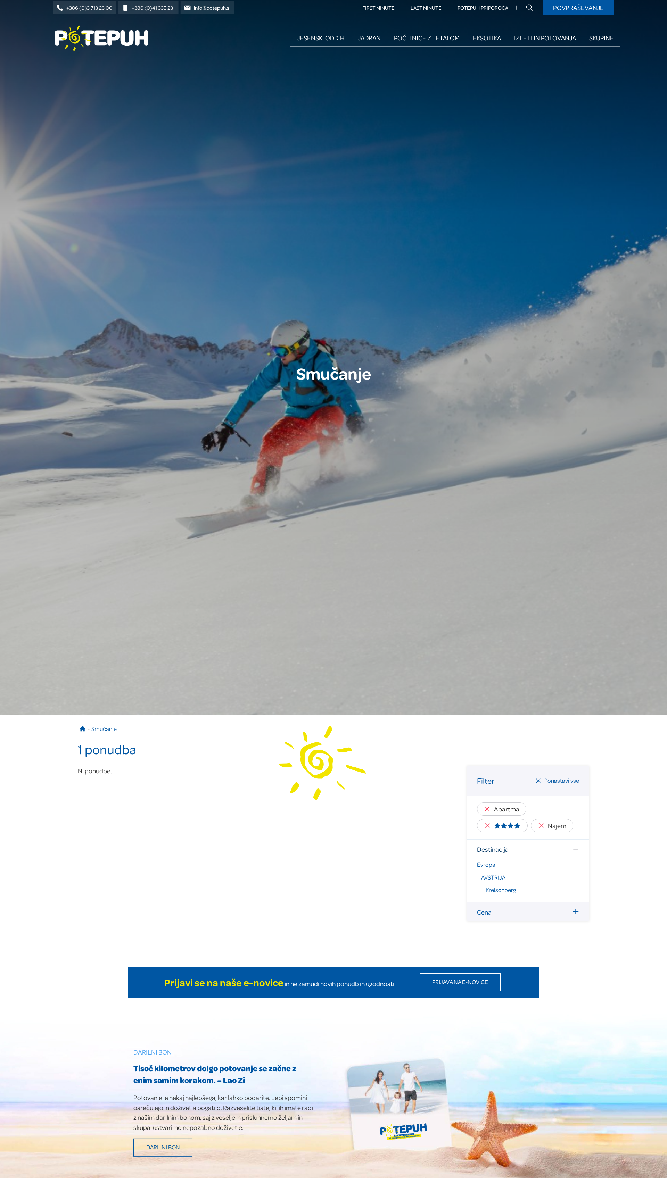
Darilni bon (163, 1147)
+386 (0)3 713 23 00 (89, 8)
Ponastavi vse (561, 780)
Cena (484, 912)
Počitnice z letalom (427, 38)
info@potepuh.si (212, 8)
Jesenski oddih (321, 38)
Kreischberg (501, 889)
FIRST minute (378, 8)
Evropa (486, 864)
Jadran (369, 38)
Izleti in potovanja (545, 38)
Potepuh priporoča (483, 8)
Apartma (506, 809)
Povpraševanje (578, 7)
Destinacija (493, 849)
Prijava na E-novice (460, 981)
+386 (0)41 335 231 (153, 8)
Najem (557, 826)
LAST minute (426, 8)
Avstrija (493, 877)
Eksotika (487, 38)
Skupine (601, 38)
